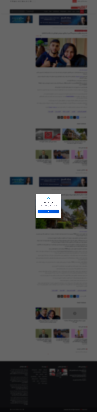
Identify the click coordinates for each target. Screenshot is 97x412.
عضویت (48, 211)
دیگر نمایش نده (48, 214)
